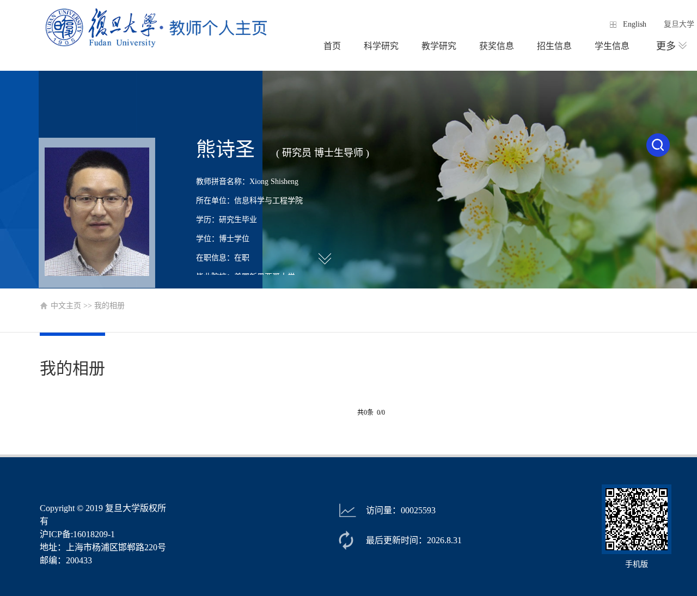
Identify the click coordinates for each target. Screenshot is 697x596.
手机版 (636, 564)
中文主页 (66, 306)
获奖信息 (496, 46)
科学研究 (381, 46)
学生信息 (612, 46)
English (634, 24)
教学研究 (438, 46)
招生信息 (554, 46)
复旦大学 (679, 24)
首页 (332, 46)
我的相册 (109, 306)
